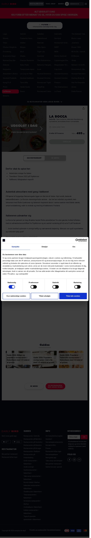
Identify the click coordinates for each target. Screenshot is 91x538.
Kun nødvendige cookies (16, 296)
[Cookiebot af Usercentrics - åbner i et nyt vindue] (77, 240)
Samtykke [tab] (15, 247)
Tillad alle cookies (73, 296)
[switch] (34, 287)
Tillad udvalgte (44, 296)
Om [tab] (73, 247)
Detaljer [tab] (45, 247)
